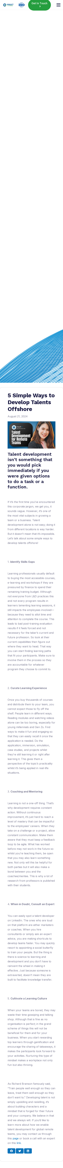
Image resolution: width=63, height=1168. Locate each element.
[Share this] (11, 1151)
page (16, 1138)
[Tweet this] (20, 1151)
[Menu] (58, 5)
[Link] (8, 5)
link (19, 1143)
